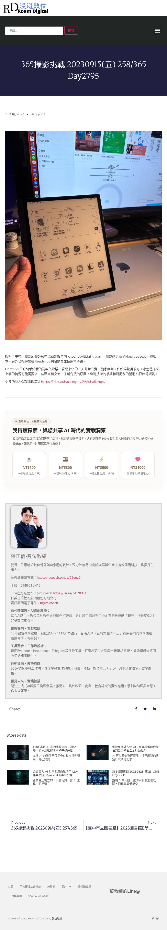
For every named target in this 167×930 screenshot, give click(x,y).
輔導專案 (16, 895)
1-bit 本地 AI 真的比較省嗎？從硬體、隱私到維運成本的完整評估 (54, 748)
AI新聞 (51, 886)
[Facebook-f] (153, 918)
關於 (64, 886)
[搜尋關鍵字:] (34, 30)
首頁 (10, 886)
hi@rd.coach (49, 603)
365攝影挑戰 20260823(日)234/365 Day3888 (135, 773)
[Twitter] (157, 918)
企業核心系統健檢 (38, 895)
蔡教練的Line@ (124, 891)
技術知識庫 (84, 886)
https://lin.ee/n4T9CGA (69, 593)
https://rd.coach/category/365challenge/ (73, 382)
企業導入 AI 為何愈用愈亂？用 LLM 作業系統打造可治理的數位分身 (55, 773)
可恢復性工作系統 (30, 886)
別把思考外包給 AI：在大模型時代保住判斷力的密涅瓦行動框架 (135, 748)
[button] (157, 30)
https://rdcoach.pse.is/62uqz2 (58, 578)
